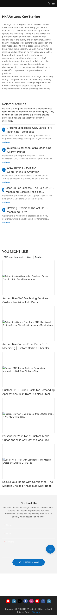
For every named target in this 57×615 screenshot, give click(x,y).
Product (39, 257)
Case (29, 257)
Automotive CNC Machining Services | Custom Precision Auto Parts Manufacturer (26, 300)
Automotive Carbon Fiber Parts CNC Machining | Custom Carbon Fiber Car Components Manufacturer (25, 346)
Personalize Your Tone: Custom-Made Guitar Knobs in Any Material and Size (25, 437)
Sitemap (35, 612)
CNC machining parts (14, 257)
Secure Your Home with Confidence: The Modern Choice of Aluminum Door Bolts (27, 483)
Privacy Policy (24, 612)
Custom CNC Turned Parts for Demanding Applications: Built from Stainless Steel (28, 391)
